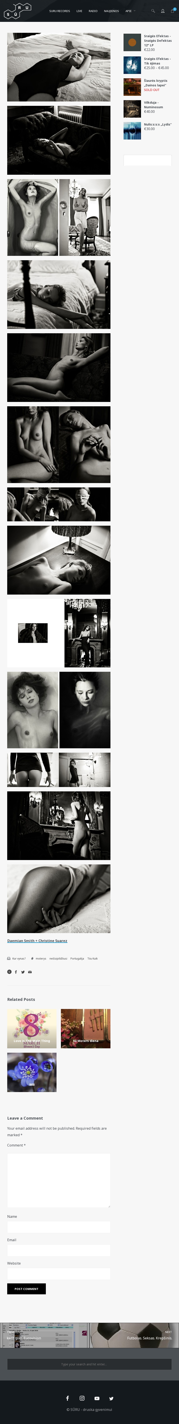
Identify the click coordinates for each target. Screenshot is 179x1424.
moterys (41, 958)
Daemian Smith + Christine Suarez (37, 940)
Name (12, 1216)
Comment (16, 1145)
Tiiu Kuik (92, 958)
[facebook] (67, 1399)
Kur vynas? (19, 958)
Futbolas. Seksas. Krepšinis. (149, 1335)
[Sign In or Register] (163, 11)
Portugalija (77, 958)
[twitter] (111, 1399)
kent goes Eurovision (24, 1335)
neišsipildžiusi (58, 958)
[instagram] (82, 1399)
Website (14, 1263)
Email (11, 1239)
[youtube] (97, 1401)
